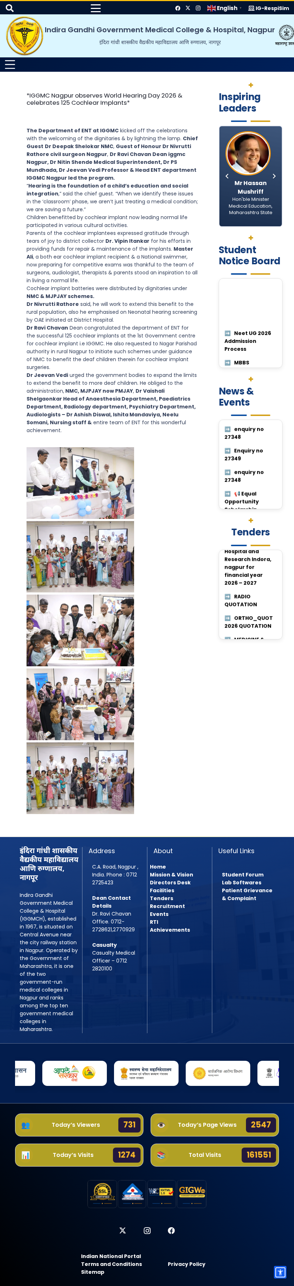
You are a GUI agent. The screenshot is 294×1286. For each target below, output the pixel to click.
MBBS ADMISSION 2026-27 (247, 332)
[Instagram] (198, 8)
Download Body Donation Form (250, 498)
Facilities (162, 890)
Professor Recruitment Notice (242, 584)
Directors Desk (170, 882)
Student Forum (243, 874)
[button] (96, 8)
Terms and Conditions (111, 1264)
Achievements (170, 929)
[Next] (274, 176)
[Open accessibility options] (280, 1272)
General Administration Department (245, 361)
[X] (188, 8)
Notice (243, 443)
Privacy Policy (186, 1264)
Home (158, 866)
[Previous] (227, 176)
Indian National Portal (111, 1256)
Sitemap (92, 1272)
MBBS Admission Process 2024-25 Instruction (250, 469)
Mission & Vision (171, 874)
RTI (154, 922)
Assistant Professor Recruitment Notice (242, 617)
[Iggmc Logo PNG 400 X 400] (25, 36)
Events (159, 914)
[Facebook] (178, 8)
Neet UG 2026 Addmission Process (247, 302)
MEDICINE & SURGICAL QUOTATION (244, 555)
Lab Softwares (241, 882)
